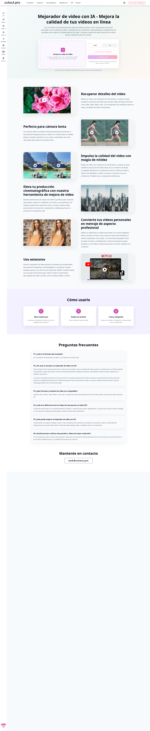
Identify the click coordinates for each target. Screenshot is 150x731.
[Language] (125, 3)
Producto (30, 3)
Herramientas (51, 3)
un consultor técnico (97, 70)
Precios (78, 3)
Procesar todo (103, 57)
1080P (95, 45)
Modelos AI (63, 3)
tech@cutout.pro (78, 460)
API (72, 3)
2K (110, 45)
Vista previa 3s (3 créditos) (104, 52)
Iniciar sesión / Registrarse (137, 3)
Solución (40, 3)
